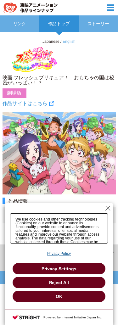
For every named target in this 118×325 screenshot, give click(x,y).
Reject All (59, 282)
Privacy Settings (59, 268)
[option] (59, 141)
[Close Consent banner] (108, 208)
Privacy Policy (59, 253)
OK (59, 296)
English (69, 41)
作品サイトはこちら (25, 103)
